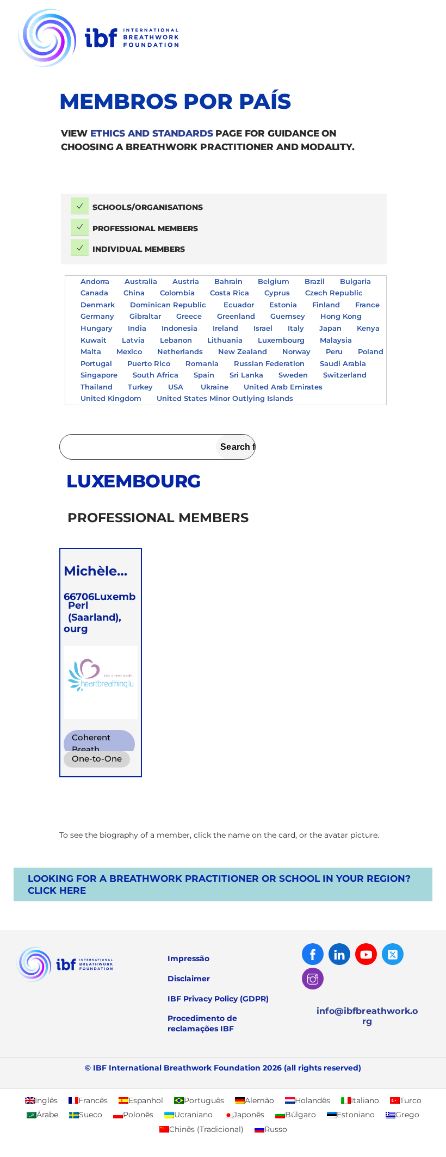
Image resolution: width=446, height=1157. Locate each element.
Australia (141, 281)
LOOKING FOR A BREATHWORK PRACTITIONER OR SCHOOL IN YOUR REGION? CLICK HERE (219, 884)
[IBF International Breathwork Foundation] (122, 68)
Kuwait (93, 340)
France (367, 304)
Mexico (129, 351)
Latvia (133, 340)
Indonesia (179, 328)
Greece (189, 316)
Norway (296, 351)
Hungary (96, 328)
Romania (202, 363)
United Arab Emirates (284, 386)
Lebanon (176, 340)
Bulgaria (355, 281)
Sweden (293, 374)
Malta (90, 351)
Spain (204, 374)
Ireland (225, 328)
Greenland (236, 316)
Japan (330, 328)
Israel (262, 328)
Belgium (273, 281)
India (137, 328)
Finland (326, 304)
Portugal (96, 363)
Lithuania (225, 340)
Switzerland (345, 374)
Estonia (283, 304)
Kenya (368, 328)
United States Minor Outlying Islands (226, 398)
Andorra (94, 281)
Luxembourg (281, 340)
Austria (185, 281)
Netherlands (180, 351)
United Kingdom (110, 398)
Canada (94, 292)
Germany (97, 316)
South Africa (155, 374)
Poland (370, 351)
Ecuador (239, 304)
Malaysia (336, 340)
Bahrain (228, 281)
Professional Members (145, 228)
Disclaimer (189, 978)
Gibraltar (145, 316)
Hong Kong (341, 316)
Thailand (96, 386)
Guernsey (287, 316)
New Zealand (242, 351)
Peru (334, 351)
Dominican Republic (169, 304)
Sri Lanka (246, 374)
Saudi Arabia (343, 363)
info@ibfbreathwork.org (367, 1016)
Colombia (177, 292)
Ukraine (214, 386)
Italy (296, 328)
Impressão (188, 958)
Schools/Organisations (147, 207)
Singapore (98, 374)
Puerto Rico (148, 363)
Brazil (315, 281)
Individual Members (138, 249)
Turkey (140, 386)
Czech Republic (335, 292)
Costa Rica (229, 292)
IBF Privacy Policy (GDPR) (218, 999)
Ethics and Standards (151, 133)
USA (176, 386)
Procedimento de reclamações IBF (202, 1023)
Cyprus (277, 292)
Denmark (97, 304)
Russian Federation (269, 363)
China (134, 292)
